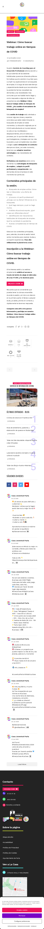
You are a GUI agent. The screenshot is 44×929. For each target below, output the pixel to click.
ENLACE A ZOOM (14, 284)
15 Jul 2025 (14, 543)
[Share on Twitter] (19, 326)
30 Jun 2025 (15, 574)
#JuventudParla (18, 674)
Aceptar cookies (22, 910)
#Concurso (26, 645)
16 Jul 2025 (14, 498)
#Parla (26, 546)
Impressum (33, 926)
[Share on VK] (28, 326)
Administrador (15, 61)
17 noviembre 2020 (14, 58)
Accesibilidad (8, 842)
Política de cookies (12, 926)
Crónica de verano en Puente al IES (19, 418)
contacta (29, 301)
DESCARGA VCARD (9, 789)
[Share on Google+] (22, 326)
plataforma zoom (25, 243)
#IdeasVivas (16, 647)
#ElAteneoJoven (18, 594)
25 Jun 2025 (15, 683)
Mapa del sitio (8, 837)
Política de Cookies (10, 853)
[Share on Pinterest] (25, 326)
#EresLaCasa (17, 591)
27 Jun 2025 (15, 606)
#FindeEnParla (25, 609)
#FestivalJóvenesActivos (21, 745)
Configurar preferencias (22, 921)
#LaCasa (15, 580)
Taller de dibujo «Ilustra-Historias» (19, 465)
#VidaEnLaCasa (27, 591)
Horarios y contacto (13, 805)
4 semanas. (11, 434)
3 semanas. (11, 421)
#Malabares (16, 705)
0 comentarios (28, 61)
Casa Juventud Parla (20, 496)
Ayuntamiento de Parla (11, 858)
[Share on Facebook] (16, 326)
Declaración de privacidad (23, 926)
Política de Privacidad (11, 848)
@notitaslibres (19, 727)
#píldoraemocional (19, 531)
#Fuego (24, 705)
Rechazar (22, 916)
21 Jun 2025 (15, 739)
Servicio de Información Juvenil (22, 386)
